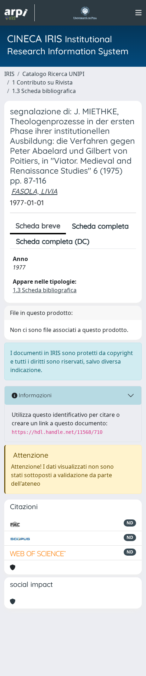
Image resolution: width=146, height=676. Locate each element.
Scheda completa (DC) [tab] (52, 241)
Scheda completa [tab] (100, 226)
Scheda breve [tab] (38, 225)
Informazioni (34, 395)
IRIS (9, 74)
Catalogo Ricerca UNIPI (53, 74)
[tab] (101, 241)
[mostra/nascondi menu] (138, 12)
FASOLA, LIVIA (34, 191)
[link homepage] (19, 12)
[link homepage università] (85, 12)
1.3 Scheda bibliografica (44, 91)
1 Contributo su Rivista (42, 82)
